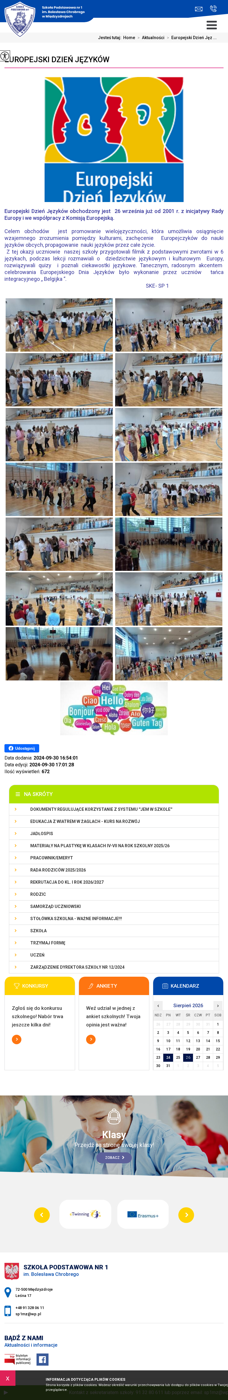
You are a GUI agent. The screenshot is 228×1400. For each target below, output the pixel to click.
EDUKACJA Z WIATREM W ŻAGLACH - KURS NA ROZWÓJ (85, 821)
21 (208, 1049)
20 (198, 1049)
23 (158, 1057)
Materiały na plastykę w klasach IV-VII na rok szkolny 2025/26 (100, 845)
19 (188, 1049)
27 (198, 1057)
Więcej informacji (16, 1039)
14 (208, 1041)
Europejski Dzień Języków (57, 59)
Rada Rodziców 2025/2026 (58, 870)
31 (168, 1066)
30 (158, 1066)
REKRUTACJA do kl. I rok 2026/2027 (67, 882)
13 (198, 1041)
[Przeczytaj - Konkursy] (49, 987)
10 (168, 1041)
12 (188, 1041)
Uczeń (37, 955)
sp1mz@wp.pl (200, 9)
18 (178, 1049)
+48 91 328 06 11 (211, 9)
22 (218, 1049)
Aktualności (150, 38)
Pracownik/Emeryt (51, 858)
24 (168, 1057)
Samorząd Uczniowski (55, 906)
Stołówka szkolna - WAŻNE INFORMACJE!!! (76, 918)
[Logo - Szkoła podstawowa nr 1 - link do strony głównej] (48, 11)
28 (208, 1057)
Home (129, 38)
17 (168, 1049)
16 (158, 1049)
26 (188, 1057)
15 (218, 1041)
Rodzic (38, 894)
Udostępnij (25, 748)
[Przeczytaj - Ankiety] (123, 987)
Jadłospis (41, 833)
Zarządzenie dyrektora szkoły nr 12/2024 (77, 967)
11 (178, 1041)
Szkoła (38, 930)
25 (178, 1057)
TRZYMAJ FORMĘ (47, 943)
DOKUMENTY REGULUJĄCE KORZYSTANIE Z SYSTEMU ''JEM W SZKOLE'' (101, 809)
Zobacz (113, 1158)
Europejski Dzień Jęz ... (192, 38)
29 (218, 1057)
